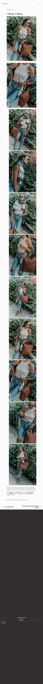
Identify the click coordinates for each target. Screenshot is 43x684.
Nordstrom (9, 9)
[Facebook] (23, 620)
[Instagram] (19, 620)
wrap (26, 499)
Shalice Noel (5, 3)
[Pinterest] (21, 620)
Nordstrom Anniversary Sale (17, 499)
